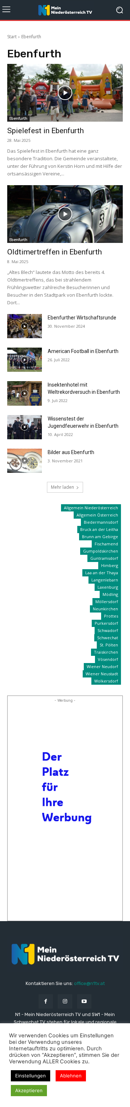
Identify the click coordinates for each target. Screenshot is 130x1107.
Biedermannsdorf (101, 522)
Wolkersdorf (106, 681)
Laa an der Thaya (101, 572)
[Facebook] (46, 1001)
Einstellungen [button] (30, 1075)
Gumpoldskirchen (100, 551)
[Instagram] (65, 1001)
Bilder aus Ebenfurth (71, 452)
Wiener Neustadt (102, 673)
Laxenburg (108, 587)
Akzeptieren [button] (29, 1090)
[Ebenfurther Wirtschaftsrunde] (24, 326)
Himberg (109, 565)
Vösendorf (108, 659)
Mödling (110, 594)
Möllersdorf (106, 601)
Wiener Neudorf (102, 666)
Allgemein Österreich (97, 515)
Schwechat (107, 637)
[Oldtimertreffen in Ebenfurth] (65, 214)
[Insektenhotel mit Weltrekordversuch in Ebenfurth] (24, 393)
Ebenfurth (18, 118)
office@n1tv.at (89, 983)
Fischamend (106, 543)
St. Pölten (109, 645)
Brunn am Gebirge (100, 536)
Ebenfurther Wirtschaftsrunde (82, 318)
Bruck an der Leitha (99, 529)
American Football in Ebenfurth (83, 351)
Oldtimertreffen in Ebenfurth (54, 252)
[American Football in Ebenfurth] (24, 360)
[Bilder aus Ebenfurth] (24, 461)
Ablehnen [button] (71, 1075)
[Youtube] (84, 1001)
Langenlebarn (104, 580)
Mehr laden (62, 487)
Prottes (111, 616)
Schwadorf (108, 630)
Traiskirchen (106, 652)
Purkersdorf (106, 623)
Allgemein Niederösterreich (91, 507)
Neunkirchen (105, 608)
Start (12, 37)
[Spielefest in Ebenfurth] (65, 93)
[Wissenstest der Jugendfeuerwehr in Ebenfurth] (24, 427)
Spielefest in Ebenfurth (45, 130)
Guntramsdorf (104, 558)
